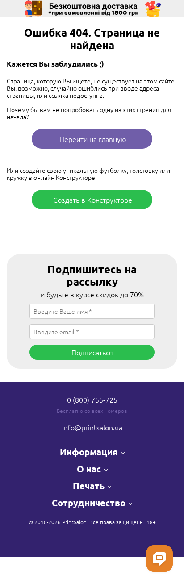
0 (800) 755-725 (92, 400)
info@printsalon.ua (92, 427)
